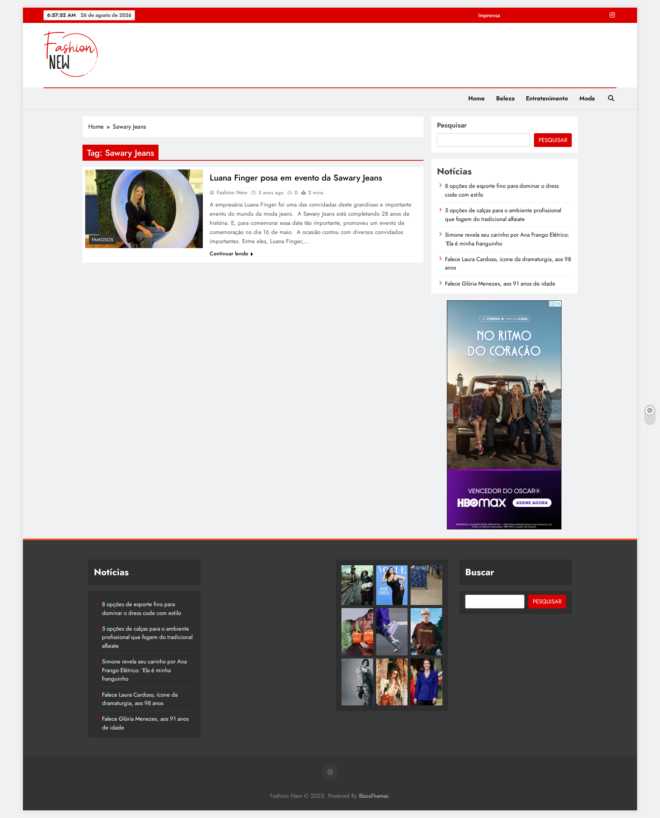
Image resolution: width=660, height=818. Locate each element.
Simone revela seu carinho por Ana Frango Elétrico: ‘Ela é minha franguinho (144, 670)
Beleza (505, 98)
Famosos (102, 239)
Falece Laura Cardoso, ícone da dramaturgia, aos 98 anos (140, 699)
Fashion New (232, 192)
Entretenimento (547, 98)
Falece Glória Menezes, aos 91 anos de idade (500, 283)
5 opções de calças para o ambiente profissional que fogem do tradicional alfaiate (503, 214)
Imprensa (489, 15)
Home (476, 98)
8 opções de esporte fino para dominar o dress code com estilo (141, 608)
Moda (587, 98)
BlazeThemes (373, 796)
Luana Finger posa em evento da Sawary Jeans (296, 177)
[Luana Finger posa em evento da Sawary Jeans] (144, 208)
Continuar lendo (229, 253)
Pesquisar (452, 125)
